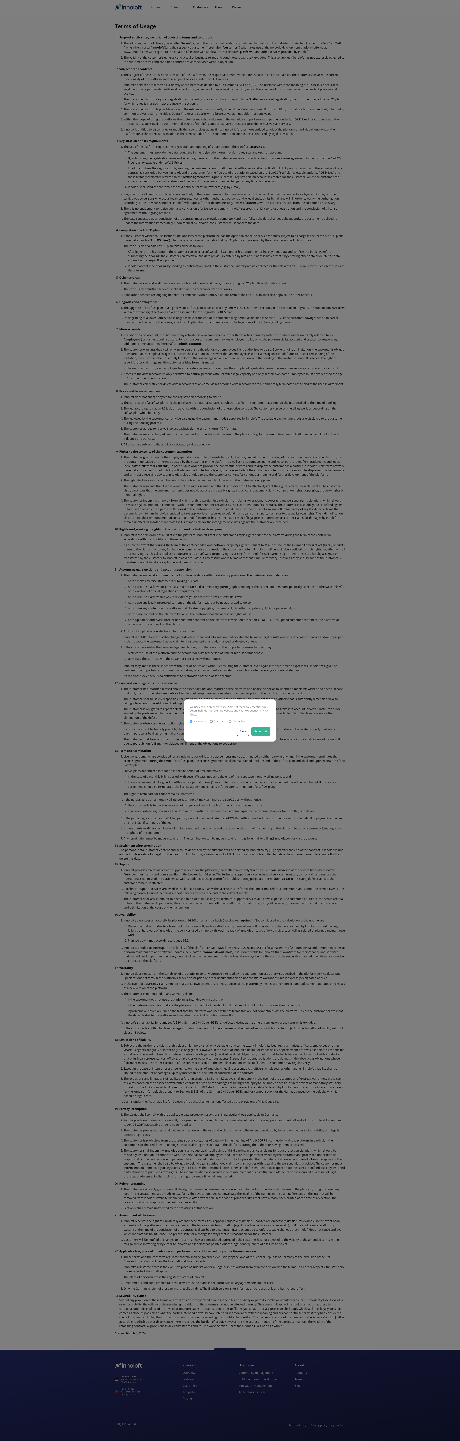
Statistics (219, 721)
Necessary (200, 721)
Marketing (239, 721)
